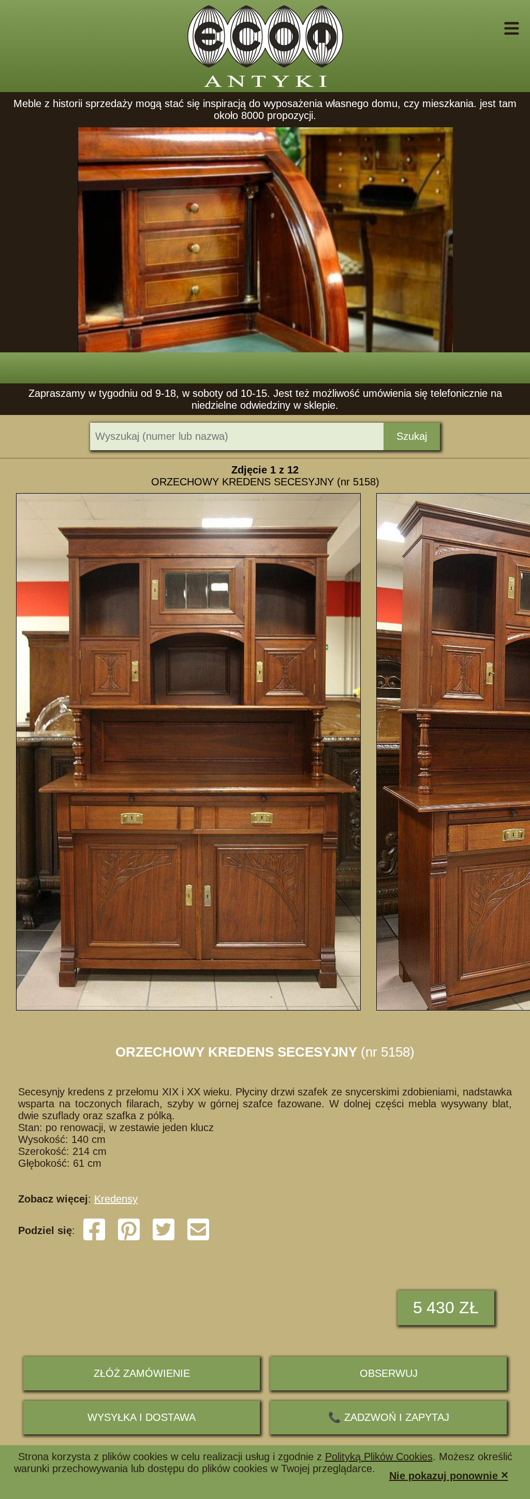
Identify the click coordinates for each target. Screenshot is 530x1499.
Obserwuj (389, 1373)
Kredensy (116, 1199)
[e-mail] (198, 1238)
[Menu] (497, 28)
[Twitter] (163, 1238)
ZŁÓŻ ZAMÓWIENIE (142, 1373)
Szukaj (411, 436)
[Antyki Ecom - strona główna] (265, 46)
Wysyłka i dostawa (141, 1417)
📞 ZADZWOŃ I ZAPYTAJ (388, 1417)
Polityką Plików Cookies (379, 1456)
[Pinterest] (128, 1238)
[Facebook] (94, 1238)
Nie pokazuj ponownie (448, 1475)
